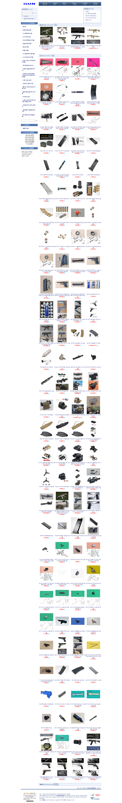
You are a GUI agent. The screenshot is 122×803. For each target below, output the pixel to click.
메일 (44, 800)
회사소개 (79, 788)
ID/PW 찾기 (31, 18)
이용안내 (98, 788)
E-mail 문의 (30, 144)
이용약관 (84, 788)
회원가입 (26, 18)
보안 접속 (26, 16)
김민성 (68, 794)
